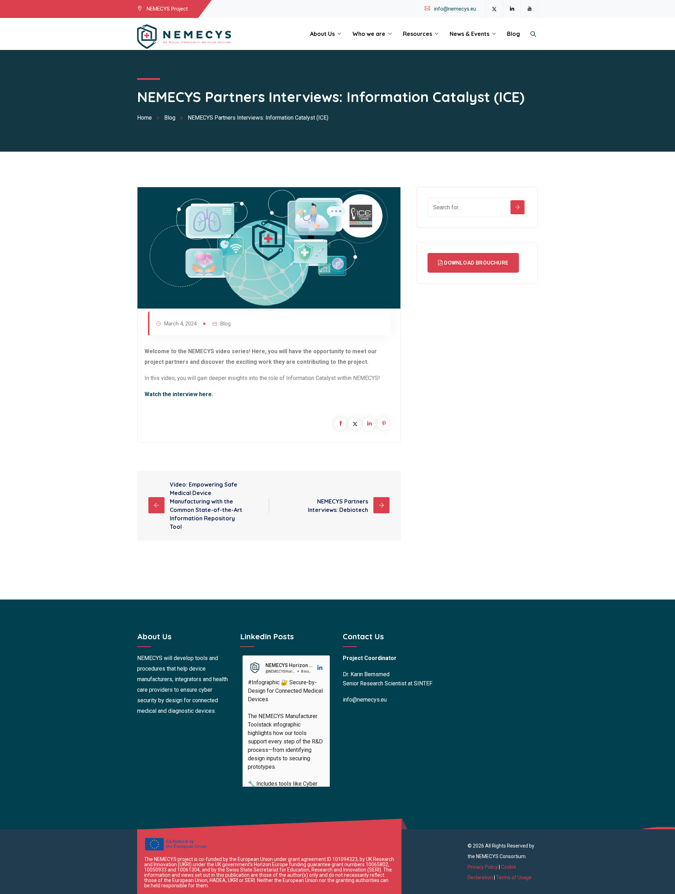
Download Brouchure (475, 263)
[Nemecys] (184, 36)
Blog (513, 33)
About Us (322, 33)
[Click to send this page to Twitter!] (355, 424)
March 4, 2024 (180, 324)
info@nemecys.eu (455, 9)
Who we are (368, 33)
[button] (320, 668)
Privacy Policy (483, 867)
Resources (417, 33)
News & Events (469, 33)
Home (144, 117)
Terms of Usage (514, 877)
